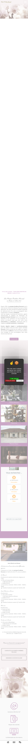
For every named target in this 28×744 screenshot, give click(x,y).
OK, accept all (14, 378)
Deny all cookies (11, 380)
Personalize (20, 380)
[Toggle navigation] (25, 2)
